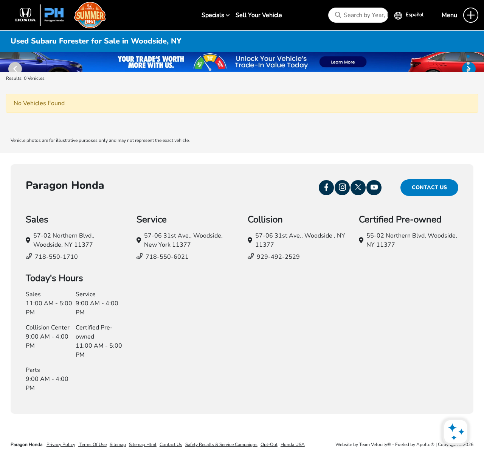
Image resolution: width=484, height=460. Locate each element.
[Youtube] (374, 187)
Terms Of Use (92, 444)
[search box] (358, 15)
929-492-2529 (278, 257)
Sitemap (118, 444)
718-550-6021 (167, 257)
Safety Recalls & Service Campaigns (221, 444)
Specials (214, 15)
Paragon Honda (27, 444)
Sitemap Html (143, 444)
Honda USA (293, 444)
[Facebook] (326, 187)
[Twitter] (358, 187)
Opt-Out (269, 444)
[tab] (468, 56)
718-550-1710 (56, 257)
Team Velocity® (375, 444)
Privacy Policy (61, 444)
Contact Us (429, 187)
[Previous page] (11, 62)
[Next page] (473, 62)
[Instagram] (342, 187)
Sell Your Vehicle (259, 15)
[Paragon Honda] (57, 15)
